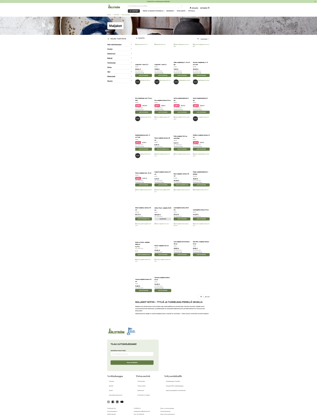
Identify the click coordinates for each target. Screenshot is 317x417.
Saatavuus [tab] (111, 54)
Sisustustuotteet (126, 14)
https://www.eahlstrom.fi (167, 414)
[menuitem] (154, 11)
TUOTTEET (117, 14)
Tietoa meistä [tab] (143, 376)
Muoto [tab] (110, 81)
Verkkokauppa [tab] (115, 376)
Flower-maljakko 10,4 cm (161, 245)
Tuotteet (135, 11)
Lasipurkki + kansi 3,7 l (141, 64)
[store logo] (116, 333)
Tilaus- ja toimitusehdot (167, 408)
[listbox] (143, 251)
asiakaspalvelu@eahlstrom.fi (142, 411)
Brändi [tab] (109, 58)
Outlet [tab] (110, 49)
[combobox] (155, 6)
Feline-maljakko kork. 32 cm (143, 173)
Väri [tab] (108, 72)
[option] (136, 251)
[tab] (119, 38)
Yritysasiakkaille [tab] (173, 376)
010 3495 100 (140, 414)
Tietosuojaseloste (165, 411)
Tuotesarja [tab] (111, 63)
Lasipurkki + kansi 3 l (160, 64)
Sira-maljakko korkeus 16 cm (162, 100)
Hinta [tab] (109, 67)
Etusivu (109, 14)
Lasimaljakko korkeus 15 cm (201, 210)
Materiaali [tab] (111, 76)
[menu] (169, 11)
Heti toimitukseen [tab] (114, 44)
